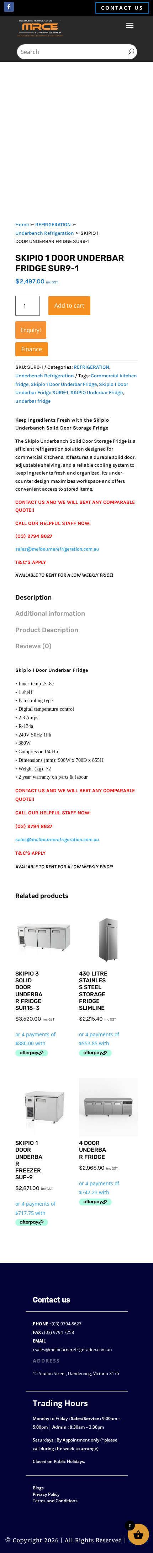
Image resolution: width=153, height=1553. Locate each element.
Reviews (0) (33, 646)
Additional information (50, 613)
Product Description (46, 630)
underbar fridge (33, 401)
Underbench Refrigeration (44, 233)
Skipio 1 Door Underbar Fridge (64, 384)
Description (33, 597)
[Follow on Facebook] (9, 7)
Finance (31, 349)
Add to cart (69, 305)
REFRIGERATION (53, 225)
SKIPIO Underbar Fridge (96, 393)
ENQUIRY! (31, 329)
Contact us (122, 7)
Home (22, 225)
